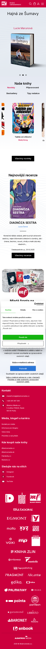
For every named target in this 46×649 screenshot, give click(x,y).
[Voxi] (10, 540)
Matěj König (23, 140)
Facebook (10, 477)
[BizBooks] (23, 509)
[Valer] (22, 498)
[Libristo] (32, 612)
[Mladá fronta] (35, 498)
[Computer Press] (35, 540)
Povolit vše (23, 337)
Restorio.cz (6, 460)
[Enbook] (23, 628)
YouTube (10, 481)
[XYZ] (24, 528)
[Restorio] (34, 620)
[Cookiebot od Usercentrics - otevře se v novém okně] (34, 304)
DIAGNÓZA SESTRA (23, 222)
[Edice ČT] (30, 582)
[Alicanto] (34, 574)
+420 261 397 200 (13, 401)
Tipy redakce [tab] (33, 93)
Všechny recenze (23, 255)
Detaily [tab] (23, 310)
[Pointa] (15, 601)
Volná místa (6, 432)
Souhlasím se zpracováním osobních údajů (25, 374)
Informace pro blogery (10, 428)
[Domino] (9, 498)
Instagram (10, 472)
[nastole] (31, 560)
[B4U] (23, 568)
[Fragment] (14, 574)
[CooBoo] (35, 528)
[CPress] (36, 590)
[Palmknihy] (15, 590)
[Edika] (16, 582)
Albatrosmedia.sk (8, 452)
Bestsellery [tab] (12, 93)
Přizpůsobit (21, 343)
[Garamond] (15, 612)
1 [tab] (20, 75)
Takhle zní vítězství (23, 137)
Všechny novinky (23, 158)
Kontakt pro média (8, 424)
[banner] (18, 4)
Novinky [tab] (11, 87)
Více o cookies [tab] (37, 310)
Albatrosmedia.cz (8, 448)
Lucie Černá (23, 227)
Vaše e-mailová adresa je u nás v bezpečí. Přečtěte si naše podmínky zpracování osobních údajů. (23, 379)
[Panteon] (34, 601)
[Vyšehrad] (14, 560)
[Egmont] (17, 518)
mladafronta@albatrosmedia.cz (18, 396)
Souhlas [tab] (8, 310)
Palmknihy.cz (6, 456)
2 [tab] (23, 75)
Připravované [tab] (32, 87)
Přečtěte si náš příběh (10, 436)
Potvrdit (23, 368)
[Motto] (11, 528)
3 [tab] (26, 75)
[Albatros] (35, 518)
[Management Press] (23, 540)
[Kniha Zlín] (23, 551)
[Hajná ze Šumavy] (23, 41)
